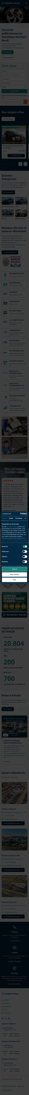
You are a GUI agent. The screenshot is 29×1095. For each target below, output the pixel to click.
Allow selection (14, 574)
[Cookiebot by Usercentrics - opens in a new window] (20, 514)
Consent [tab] (4, 518)
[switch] (25, 551)
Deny (14, 579)
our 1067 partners (12, 526)
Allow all (14, 569)
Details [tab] (11, 518)
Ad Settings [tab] (18, 518)
